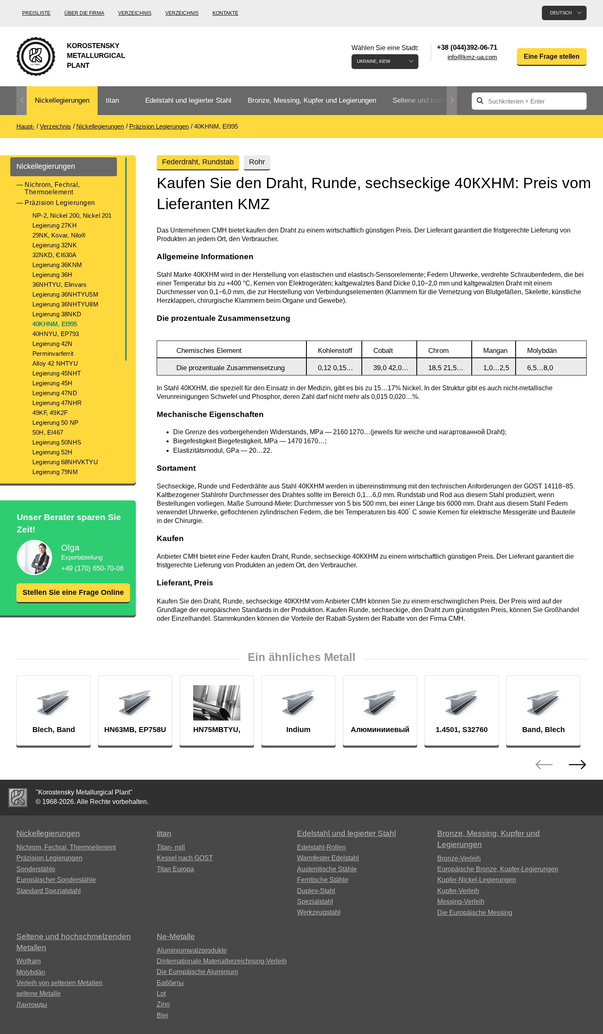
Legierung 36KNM (57, 264)
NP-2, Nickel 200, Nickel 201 (72, 215)
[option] (62, 100)
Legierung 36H (52, 274)
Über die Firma (84, 13)
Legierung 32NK (54, 245)
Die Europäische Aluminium (197, 971)
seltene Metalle (38, 993)
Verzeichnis (134, 13)
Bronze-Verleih (459, 858)
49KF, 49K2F (50, 412)
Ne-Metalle (176, 936)
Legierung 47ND (54, 392)
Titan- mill (171, 847)
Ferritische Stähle (322, 879)
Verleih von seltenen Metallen (59, 982)
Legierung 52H (52, 452)
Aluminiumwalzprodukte (192, 950)
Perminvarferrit (52, 353)
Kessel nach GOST (185, 857)
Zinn (163, 1004)
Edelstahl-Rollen (321, 847)
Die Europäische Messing (474, 912)
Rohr (257, 162)
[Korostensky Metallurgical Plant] (17, 797)
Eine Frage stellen (552, 56)
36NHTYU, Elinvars (59, 284)
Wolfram (28, 961)
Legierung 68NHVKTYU (65, 461)
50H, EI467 (47, 432)
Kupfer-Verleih (458, 890)
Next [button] (452, 100)
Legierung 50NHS (56, 442)
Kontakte (225, 13)
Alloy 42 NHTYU (55, 363)
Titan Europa (175, 869)
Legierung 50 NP (55, 422)
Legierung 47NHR (57, 402)
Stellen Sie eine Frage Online (73, 592)
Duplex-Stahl (316, 890)
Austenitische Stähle (327, 869)
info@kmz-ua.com (472, 56)
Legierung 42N (52, 343)
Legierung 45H (52, 383)
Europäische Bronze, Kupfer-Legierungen (497, 869)
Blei (162, 1015)
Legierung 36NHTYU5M (65, 294)
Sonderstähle (35, 869)
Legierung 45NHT (56, 373)
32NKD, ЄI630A (54, 254)
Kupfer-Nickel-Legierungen (476, 879)
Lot (161, 993)
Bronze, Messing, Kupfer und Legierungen (312, 100)
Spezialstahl (315, 901)
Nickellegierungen (62, 100)
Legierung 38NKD (56, 314)
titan (112, 100)
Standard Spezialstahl (48, 890)
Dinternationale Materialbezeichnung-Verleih (222, 961)
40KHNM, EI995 (55, 323)
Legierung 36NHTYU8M (65, 304)
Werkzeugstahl (318, 912)
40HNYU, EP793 (55, 333)
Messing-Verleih (460, 901)
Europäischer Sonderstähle (56, 879)
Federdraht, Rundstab (198, 162)
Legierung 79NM (55, 471)
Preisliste (36, 13)
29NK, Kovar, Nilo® (59, 235)
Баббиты (170, 982)
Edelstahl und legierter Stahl (188, 100)
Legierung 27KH (54, 225)
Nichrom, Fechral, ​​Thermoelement (53, 188)
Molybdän (30, 972)
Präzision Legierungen (60, 202)
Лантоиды (31, 1004)
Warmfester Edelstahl (328, 857)
